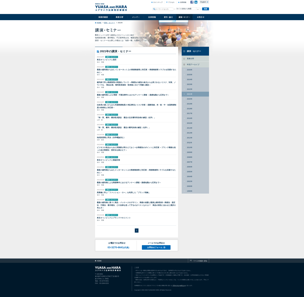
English (203, 2)
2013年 (189, 133)
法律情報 (152, 17)
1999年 (189, 191)
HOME (99, 23)
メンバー (136, 17)
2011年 (189, 143)
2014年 (189, 128)
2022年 (189, 89)
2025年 (189, 75)
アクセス (171, 2)
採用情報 (183, 2)
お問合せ (201, 17)
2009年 (189, 152)
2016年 (189, 118)
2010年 (189, 147)
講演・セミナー (184, 17)
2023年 (189, 84)
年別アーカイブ (193, 64)
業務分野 (119, 17)
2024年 (189, 79)
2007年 (189, 162)
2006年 (189, 167)
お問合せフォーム (154, 247)
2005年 (189, 172)
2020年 (189, 99)
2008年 (189, 157)
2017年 (189, 113)
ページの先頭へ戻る (200, 261)
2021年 (189, 94)
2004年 (189, 176)
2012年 (189, 138)
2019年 (189, 104)
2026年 (189, 70)
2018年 (189, 109)
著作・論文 (168, 17)
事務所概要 (103, 17)
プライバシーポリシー (179, 285)
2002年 (189, 181)
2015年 (189, 123)
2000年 (189, 186)
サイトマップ (158, 2)
